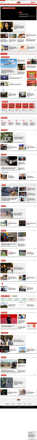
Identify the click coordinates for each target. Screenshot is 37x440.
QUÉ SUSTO (30, 4)
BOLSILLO (18, 4)
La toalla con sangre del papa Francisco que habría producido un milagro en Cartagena (30, 393)
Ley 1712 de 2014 (18, 407)
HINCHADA (14, 4)
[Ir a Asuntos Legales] (5, 172)
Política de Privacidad (15, 406)
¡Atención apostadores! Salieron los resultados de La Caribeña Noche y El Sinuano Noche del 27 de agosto (4, 40)
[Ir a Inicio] (18, 2)
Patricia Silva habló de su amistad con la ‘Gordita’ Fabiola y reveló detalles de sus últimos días (31, 194)
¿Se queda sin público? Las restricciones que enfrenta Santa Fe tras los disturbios (30, 253)
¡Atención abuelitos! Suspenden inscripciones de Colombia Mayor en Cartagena (31, 148)
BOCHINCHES (21, 4)
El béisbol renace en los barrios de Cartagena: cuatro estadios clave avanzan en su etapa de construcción (22, 239)
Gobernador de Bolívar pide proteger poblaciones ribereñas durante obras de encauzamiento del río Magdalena (13, 48)
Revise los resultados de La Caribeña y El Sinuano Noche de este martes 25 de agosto (19, 268)
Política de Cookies (32, 406)
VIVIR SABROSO (34, 4)
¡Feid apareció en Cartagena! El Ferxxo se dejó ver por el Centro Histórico (8, 326)
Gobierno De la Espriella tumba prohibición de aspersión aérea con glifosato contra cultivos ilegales (12, 95)
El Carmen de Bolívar (19, 53)
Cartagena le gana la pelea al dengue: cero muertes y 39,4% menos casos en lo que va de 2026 (31, 48)
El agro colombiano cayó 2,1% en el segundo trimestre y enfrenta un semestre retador (30, 305)
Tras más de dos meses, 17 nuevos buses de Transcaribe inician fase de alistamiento (31, 224)
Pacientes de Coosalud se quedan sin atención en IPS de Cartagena (22, 366)
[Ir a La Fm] (3, 90)
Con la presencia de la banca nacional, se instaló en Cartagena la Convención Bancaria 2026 (16, 78)
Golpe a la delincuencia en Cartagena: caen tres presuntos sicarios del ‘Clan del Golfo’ (21, 169)
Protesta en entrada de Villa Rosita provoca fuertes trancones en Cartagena (18, 214)
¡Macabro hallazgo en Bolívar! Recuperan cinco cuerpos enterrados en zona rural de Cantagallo (18, 383)
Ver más (34, 101)
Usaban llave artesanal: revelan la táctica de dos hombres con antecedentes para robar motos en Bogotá (32, 124)
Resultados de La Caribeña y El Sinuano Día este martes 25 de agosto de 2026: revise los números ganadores (12, 278)
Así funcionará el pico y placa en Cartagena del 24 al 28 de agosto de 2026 (12, 224)
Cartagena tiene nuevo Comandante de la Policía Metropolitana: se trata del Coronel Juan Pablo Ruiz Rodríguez (31, 40)
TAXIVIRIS (10, 4)
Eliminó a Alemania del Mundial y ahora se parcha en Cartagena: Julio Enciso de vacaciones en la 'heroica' (22, 245)
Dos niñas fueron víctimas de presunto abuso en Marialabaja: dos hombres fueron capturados (15, 84)
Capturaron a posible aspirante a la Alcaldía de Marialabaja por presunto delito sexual (8, 168)
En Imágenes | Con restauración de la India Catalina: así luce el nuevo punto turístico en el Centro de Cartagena (30, 350)
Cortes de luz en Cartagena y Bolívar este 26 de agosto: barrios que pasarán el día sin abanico (22, 371)
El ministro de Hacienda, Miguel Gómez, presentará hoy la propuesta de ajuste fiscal (12, 289)
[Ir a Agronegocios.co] (14, 296)
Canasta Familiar (2, 0)
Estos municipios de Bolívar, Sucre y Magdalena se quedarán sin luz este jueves (8, 371)
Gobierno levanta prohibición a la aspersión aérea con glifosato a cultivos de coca (12, 305)
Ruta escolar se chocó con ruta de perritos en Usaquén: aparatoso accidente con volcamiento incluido (4, 124)
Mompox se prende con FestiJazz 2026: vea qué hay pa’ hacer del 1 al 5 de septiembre (19, 340)
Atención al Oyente (20, 406)
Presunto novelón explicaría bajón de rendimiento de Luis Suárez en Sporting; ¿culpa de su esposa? (31, 199)
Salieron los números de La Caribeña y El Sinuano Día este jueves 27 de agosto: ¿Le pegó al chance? (20, 40)
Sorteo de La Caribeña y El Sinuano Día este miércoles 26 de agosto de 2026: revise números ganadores (31, 67)
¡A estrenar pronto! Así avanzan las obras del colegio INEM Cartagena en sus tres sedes (19, 138)
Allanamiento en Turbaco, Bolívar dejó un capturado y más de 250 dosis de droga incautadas (21, 163)
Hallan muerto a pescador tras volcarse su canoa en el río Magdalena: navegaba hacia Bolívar (21, 61)
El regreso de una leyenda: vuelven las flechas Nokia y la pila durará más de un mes (18, 124)
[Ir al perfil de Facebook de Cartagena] (17, 401)
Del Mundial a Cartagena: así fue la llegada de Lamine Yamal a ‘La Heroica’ (8, 244)
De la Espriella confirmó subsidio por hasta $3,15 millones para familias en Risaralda (30, 288)
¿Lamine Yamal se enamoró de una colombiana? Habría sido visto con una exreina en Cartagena (22, 327)
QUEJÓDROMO (2, 4)
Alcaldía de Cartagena (32, 53)
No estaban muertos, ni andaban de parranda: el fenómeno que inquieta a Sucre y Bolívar (12, 393)
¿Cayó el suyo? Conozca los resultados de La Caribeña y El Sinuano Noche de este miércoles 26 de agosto (21, 73)
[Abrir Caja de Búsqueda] (35, 2)
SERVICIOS (26, 4)
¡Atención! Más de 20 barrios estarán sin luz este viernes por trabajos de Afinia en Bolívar (12, 40)
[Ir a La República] (2, 284)
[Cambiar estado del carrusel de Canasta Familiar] (4, 0)
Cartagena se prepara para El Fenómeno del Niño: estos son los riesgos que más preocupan (31, 36)
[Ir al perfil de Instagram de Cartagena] (19, 401)
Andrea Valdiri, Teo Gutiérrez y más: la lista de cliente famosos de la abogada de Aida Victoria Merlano (19, 27)
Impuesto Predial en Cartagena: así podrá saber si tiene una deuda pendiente (30, 278)
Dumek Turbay (25, 53)
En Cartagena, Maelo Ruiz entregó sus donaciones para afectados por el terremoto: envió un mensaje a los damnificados (21, 322)
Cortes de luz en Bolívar (12, 53)
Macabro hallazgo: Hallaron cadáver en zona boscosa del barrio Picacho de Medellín (11, 124)
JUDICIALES (6, 4)
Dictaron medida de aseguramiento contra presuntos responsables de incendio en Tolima (11, 177)
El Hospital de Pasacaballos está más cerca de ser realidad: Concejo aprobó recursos (12, 148)
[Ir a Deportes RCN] (4, 248)
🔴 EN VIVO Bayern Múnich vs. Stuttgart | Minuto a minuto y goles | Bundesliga (12, 253)
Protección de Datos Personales (26, 406)
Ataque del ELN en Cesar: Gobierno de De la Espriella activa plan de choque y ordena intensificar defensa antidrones (31, 95)
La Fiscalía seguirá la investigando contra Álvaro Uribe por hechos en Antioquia (31, 177)
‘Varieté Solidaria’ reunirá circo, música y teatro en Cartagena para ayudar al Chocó (12, 350)
